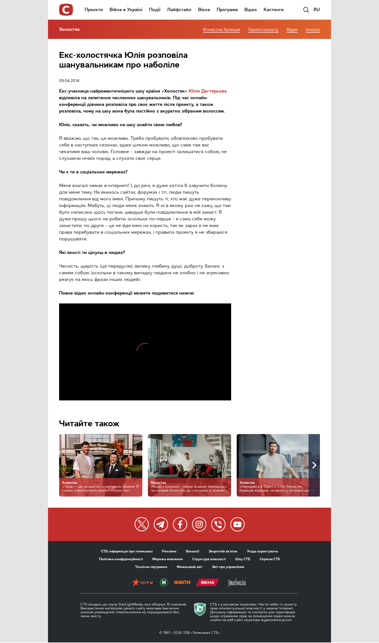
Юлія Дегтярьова (208, 91)
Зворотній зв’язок (223, 551)
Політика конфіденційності (121, 559)
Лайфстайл (179, 9)
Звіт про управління (228, 567)
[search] (306, 10)
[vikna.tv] (207, 583)
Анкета (313, 29)
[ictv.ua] (142, 583)
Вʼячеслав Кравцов (221, 29)
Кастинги (274, 9)
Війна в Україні (126, 9)
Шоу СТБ (242, 559)
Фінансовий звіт (190, 567)
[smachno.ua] (237, 583)
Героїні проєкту (263, 29)
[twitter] (142, 524)
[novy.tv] (164, 583)
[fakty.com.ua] (182, 583)
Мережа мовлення (167, 559)
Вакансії (192, 551)
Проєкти (94, 9)
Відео (250, 9)
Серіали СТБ (270, 559)
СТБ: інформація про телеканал (127, 551)
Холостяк (69, 29)
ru (317, 9)
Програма (227, 9)
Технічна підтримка (151, 567)
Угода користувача (262, 551)
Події (154, 9)
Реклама (169, 551)
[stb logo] (66, 10)
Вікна (204, 9)
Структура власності (209, 559)
